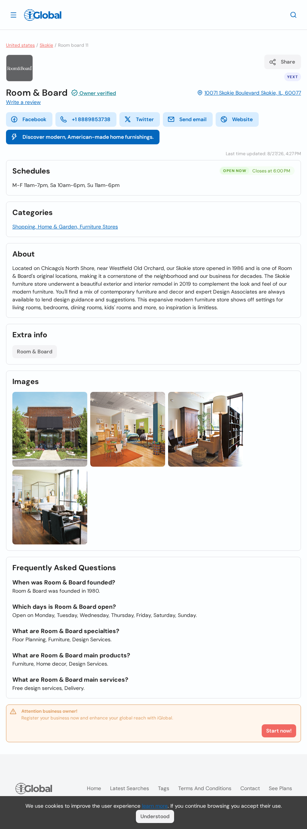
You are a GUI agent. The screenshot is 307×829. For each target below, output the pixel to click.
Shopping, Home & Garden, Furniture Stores (65, 226)
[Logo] (42, 14)
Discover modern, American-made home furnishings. (88, 136)
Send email (193, 119)
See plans (280, 788)
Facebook (34, 119)
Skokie (46, 45)
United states (20, 45)
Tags (163, 788)
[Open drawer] (13, 14)
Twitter (145, 119)
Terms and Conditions (204, 788)
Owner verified (97, 93)
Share (288, 61)
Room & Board (34, 351)
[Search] (293, 14)
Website (242, 119)
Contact (250, 788)
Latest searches (129, 788)
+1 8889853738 (91, 119)
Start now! (279, 730)
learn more (155, 805)
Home (94, 788)
